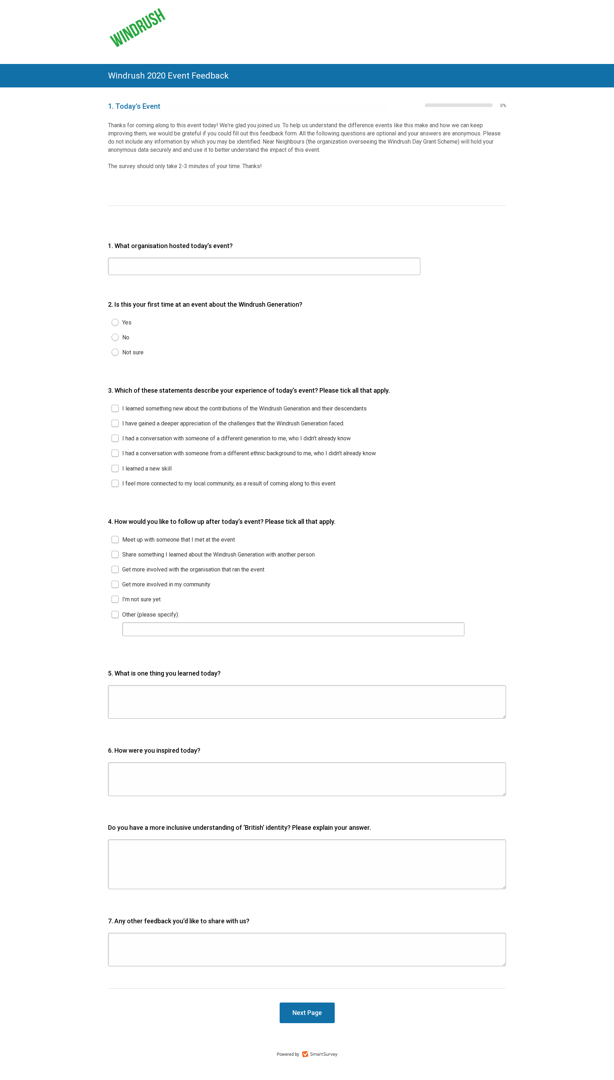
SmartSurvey (320, 1054)
